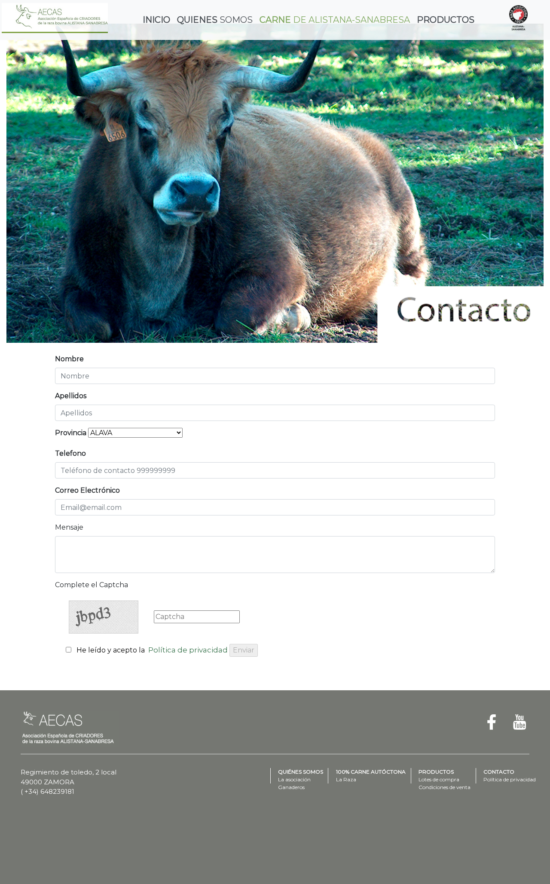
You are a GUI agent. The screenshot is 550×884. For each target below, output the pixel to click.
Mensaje (69, 527)
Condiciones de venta (445, 787)
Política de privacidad (188, 650)
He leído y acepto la (152, 650)
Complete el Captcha (91, 585)
